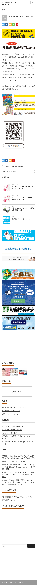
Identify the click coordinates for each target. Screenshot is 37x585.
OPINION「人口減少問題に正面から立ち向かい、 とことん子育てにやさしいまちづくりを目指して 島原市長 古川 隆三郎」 (18, 482)
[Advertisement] (18, 346)
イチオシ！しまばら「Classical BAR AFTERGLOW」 (22, 198)
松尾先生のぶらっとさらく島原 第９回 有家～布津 (23, 209)
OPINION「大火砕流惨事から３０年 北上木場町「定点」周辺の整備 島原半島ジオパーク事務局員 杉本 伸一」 (18, 467)
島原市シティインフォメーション (22, 219)
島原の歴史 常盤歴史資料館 (12, 430)
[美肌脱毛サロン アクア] (6, 372)
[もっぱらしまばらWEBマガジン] (9, 3)
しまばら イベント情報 (9, 433)
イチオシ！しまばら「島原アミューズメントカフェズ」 (22, 187)
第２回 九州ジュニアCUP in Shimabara (14, 166)
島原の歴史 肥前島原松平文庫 (12, 426)
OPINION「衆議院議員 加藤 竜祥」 (14, 461)
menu (33, 2)
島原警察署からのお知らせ (11, 411)
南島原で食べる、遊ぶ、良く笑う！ (14, 407)
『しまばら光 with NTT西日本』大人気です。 (17, 497)
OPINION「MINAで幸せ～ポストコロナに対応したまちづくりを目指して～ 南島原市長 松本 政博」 (18, 474)
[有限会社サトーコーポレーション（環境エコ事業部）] (23, 372)
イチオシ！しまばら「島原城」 (9, 171)
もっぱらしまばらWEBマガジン (17, 582)
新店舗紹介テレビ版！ (9, 500)
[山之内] (14, 372)
